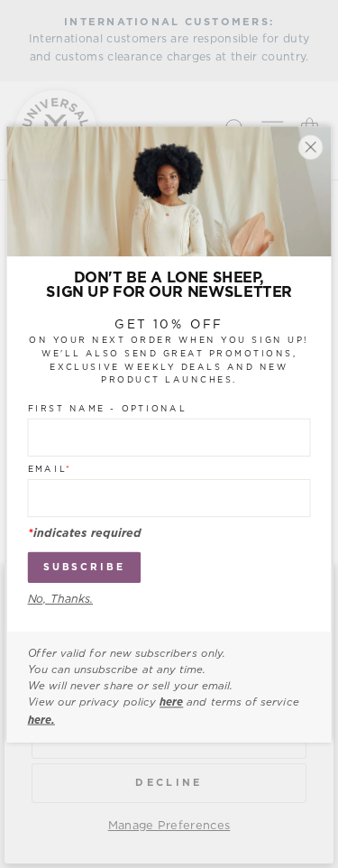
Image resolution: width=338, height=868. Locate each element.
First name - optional (107, 408)
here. (41, 719)
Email (50, 469)
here (171, 702)
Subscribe (84, 567)
